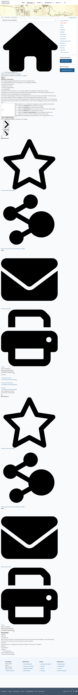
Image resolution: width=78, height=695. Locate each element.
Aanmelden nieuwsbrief (66, 70)
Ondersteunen (48, 2)
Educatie (43, 666)
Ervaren (39, 2)
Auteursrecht (41, 691)
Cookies (10, 691)
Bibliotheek (62, 43)
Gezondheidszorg (7, 651)
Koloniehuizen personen (65, 41)
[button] (29, 20)
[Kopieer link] (13, 373)
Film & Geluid (63, 36)
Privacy (22, 691)
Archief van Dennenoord (7, 383)
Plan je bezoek (26, 670)
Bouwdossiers (63, 34)
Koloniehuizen (63, 39)
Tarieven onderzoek (64, 52)
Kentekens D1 (63, 45)
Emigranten (62, 50)
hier (51, 115)
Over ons (58, 2)
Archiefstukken (63, 23)
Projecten (43, 670)
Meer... (3, 77)
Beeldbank (62, 32)
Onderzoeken (30, 2)
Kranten (61, 27)
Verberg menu (72, 17)
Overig (3, 388)
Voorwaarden (16, 691)
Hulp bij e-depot (61, 664)
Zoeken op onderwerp (28, 666)
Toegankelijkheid (29, 691)
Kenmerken (6, 129)
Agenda (42, 668)
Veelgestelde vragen (28, 668)
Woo (36, 691)
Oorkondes (62, 48)
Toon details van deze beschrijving (9, 379)
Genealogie (62, 30)
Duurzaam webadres (5, 368)
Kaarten (61, 25)
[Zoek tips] (15, 109)
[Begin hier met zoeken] (30, 47)
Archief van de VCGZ (6, 378)
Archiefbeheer (61, 666)
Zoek (2, 102)
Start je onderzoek (64, 20)
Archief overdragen (62, 670)
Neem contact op (10, 670)
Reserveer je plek (65, 61)
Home (23, 2)
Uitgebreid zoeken (9, 117)
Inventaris (6, 138)
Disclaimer (4, 691)
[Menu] (1, 137)
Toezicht (60, 668)
